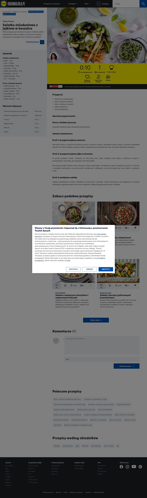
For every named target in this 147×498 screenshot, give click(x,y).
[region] (73, 249)
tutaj (68, 260)
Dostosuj (73, 269)
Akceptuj (106, 269)
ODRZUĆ (89, 269)
